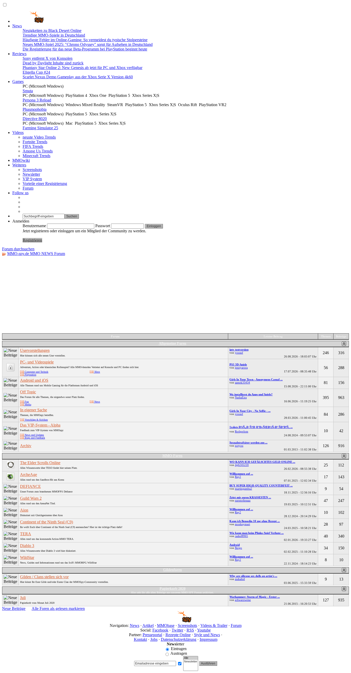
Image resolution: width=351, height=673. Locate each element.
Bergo (238, 547)
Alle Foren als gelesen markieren (58, 608)
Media (27, 404)
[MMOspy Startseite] (27, 21)
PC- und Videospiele (37, 362)
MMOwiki (21, 160)
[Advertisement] (175, 295)
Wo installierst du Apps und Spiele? (251, 394)
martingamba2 (243, 488)
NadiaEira (241, 397)
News (17, 26)
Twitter (177, 630)
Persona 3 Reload (37, 100)
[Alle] (190, 658)
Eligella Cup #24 (36, 72)
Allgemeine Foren (172, 343)
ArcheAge (28, 474)
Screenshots (32, 169)
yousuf (239, 352)
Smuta (28, 91)
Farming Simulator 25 (40, 128)
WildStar (27, 557)
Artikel (148, 625)
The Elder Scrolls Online (40, 463)
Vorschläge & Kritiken (36, 419)
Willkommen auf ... (241, 473)
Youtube (204, 630)
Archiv (25, 446)
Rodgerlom (241, 431)
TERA (25, 534)
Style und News (207, 635)
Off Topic (28, 392)
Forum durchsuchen (18, 249)
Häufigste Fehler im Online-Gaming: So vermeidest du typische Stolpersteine (85, 40)
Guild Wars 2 (31, 498)
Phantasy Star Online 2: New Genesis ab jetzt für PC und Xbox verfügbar (82, 67)
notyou (239, 445)
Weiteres (19, 165)
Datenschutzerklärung (178, 639)
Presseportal (152, 635)
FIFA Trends (33, 146)
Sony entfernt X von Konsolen (47, 58)
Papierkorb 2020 (173, 589)
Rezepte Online (178, 635)
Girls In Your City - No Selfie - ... (250, 410)
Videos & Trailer (213, 625)
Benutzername (34, 226)
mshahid (240, 579)
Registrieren (32, 240)
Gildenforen (172, 570)
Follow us (20, 193)
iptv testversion (238, 349)
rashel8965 (241, 536)
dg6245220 (242, 464)
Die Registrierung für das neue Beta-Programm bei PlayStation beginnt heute (85, 49)
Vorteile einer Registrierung (45, 183)
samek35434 (242, 382)
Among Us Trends (38, 151)
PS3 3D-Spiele (238, 364)
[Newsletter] (190, 661)
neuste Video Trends (39, 137)
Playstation (30, 374)
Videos (18, 132)
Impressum (208, 639)
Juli (23, 597)
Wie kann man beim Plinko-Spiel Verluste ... (256, 532)
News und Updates (34, 434)
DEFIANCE (30, 486)
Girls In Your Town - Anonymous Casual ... (256, 379)
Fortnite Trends (35, 142)
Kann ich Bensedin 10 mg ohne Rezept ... (254, 521)
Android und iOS (34, 380)
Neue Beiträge (13, 608)
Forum (28, 188)
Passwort (102, 226)
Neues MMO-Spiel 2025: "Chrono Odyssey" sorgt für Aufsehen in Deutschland (88, 44)
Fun (26, 401)
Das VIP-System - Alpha (40, 425)
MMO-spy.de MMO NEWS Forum (36, 253)
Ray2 (238, 476)
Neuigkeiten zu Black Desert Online (52, 30)
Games (18, 81)
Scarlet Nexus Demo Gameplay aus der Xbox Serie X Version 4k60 (78, 77)
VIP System (32, 179)
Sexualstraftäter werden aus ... (248, 442)
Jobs (154, 639)
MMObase (165, 625)
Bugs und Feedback (34, 437)
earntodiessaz (243, 500)
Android (234, 544)
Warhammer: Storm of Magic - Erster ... (254, 596)
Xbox (97, 371)
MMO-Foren (172, 456)
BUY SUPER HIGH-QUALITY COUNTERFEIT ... (261, 485)
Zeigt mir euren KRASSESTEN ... (250, 497)
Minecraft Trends (36, 156)
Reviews (19, 54)
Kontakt (140, 639)
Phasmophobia (35, 109)
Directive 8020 (35, 118)
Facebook (160, 630)
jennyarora (241, 367)
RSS (190, 630)
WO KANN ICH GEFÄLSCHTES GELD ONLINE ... (262, 461)
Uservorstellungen (35, 350)
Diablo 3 (27, 545)
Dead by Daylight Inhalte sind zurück (53, 63)
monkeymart (242, 524)
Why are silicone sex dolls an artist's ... (253, 575)
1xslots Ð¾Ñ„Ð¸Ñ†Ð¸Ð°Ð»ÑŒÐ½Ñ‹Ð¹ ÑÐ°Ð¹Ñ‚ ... (261, 427)
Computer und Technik (36, 371)
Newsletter (31, 174)
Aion (24, 510)
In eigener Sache (33, 410)
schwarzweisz (243, 599)
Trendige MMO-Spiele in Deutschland (54, 35)
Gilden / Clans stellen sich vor (44, 577)
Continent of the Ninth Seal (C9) (46, 522)
